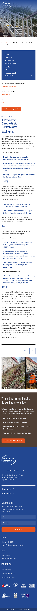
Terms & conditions (8, 573)
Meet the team (6, 555)
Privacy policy (6, 570)
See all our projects (12, 109)
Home (3, 43)
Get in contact (6, 493)
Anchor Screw (6, 94)
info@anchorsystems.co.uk (14, 545)
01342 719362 (11, 542)
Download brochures (9, 558)
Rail (3, 103)
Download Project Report (9, 86)
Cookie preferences (8, 577)
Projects (9, 43)
